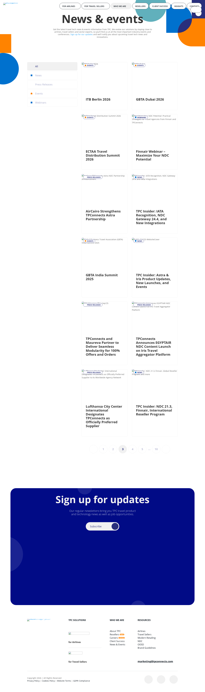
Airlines (141, 631)
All (36, 66)
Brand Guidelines (147, 647)
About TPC (115, 631)
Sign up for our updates (81, 34)
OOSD (141, 644)
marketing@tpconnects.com (155, 661)
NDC (140, 641)
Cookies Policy (48, 680)
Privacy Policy (33, 680)
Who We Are (120, 6)
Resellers (140, 6)
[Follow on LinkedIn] (148, 679)
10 (156, 449)
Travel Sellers (144, 634)
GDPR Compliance (81, 680)
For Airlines (68, 6)
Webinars (40, 102)
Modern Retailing (147, 637)
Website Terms (64, 680)
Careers (114, 637)
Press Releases (44, 84)
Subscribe (96, 526)
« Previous (93, 449)
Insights (178, 6)
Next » (166, 449)
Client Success (160, 6)
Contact (194, 6)
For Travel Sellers (94, 6)
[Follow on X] (161, 679)
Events (39, 93)
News (38, 75)
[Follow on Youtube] (173, 679)
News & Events (117, 644)
